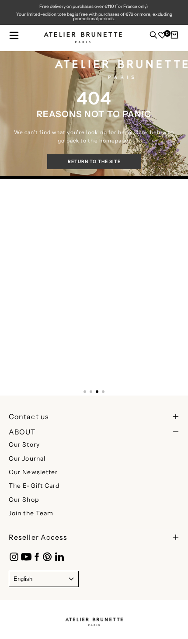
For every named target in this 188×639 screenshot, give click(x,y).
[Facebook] (36, 557)
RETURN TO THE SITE (94, 161)
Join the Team (31, 513)
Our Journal (27, 458)
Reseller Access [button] (38, 537)
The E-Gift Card (34, 486)
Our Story (24, 444)
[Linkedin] (59, 557)
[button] (14, 35)
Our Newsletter (33, 472)
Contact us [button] (29, 416)
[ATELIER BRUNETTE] (94, 619)
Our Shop (24, 500)
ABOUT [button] (22, 431)
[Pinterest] (47, 557)
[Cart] (174, 37)
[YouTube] (26, 557)
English (23, 579)
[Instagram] (14, 557)
